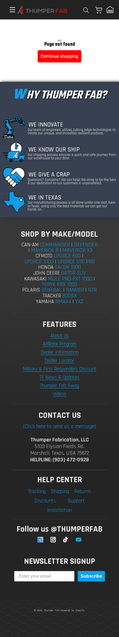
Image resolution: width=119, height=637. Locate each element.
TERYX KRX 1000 (59, 284)
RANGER (75, 290)
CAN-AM (30, 245)
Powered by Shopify (72, 610)
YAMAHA (45, 302)
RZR (92, 290)
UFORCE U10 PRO (76, 261)
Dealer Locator (59, 361)
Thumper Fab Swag (59, 386)
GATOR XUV (73, 273)
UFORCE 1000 (38, 261)
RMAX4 (63, 301)
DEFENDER (86, 244)
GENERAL (52, 290)
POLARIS (31, 290)
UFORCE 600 (67, 255)
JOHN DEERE (46, 273)
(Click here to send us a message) (59, 426)
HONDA (45, 267)
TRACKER (52, 296)
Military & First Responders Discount (60, 369)
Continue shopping (59, 56)
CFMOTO (44, 256)
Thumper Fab (52, 610)
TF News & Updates (59, 377)
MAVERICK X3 (77, 250)
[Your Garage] (110, 9)
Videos (59, 394)
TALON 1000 (68, 267)
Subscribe (91, 576)
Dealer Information (59, 352)
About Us (59, 336)
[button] (10, 9)
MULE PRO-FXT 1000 (70, 278)
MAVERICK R (44, 250)
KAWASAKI (35, 279)
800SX (69, 295)
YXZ (79, 301)
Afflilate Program (59, 344)
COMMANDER (55, 244)
